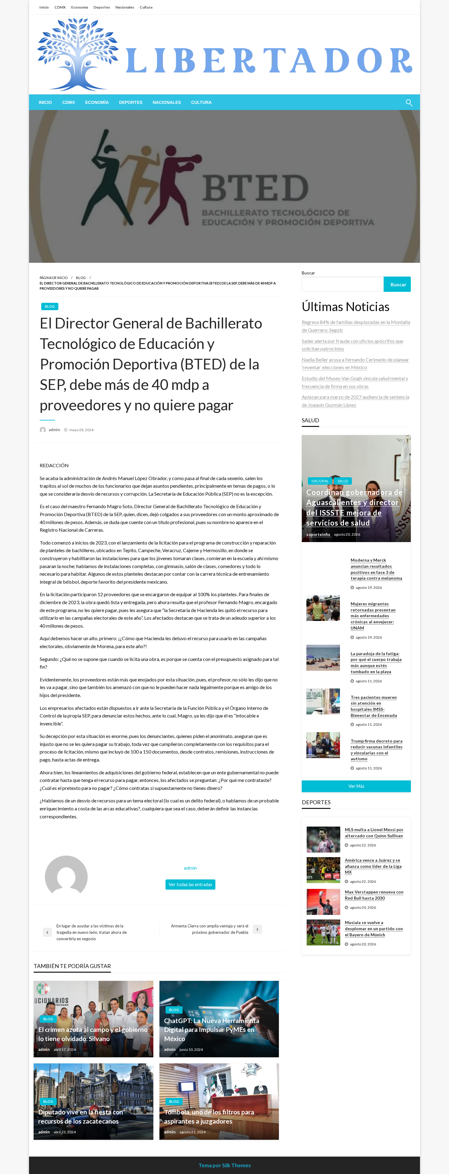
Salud (343, 481)
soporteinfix (318, 534)
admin (55, 429)
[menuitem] (45, 102)
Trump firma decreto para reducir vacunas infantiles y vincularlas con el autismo (377, 749)
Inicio (44, 7)
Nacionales (124, 7)
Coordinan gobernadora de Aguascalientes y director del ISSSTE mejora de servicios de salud (354, 507)
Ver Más (356, 786)
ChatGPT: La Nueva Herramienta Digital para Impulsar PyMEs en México (211, 1029)
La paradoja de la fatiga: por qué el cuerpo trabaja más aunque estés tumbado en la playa (376, 662)
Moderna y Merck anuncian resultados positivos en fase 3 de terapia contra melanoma (376, 569)
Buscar (308, 272)
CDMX (60, 7)
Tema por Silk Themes (225, 1165)
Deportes (101, 7)
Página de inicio (54, 278)
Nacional (320, 481)
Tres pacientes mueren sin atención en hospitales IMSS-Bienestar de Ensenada (374, 706)
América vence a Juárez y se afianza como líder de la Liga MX (373, 866)
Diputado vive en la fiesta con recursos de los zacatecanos (80, 1116)
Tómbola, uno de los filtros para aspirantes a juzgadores (209, 1116)
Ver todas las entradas (190, 884)
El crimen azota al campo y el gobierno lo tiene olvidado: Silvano (93, 1033)
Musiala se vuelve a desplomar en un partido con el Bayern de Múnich (374, 928)
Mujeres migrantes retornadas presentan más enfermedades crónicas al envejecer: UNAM (373, 615)
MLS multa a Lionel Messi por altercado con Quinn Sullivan (374, 832)
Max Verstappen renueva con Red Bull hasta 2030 (374, 895)
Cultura (146, 7)
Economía (79, 7)
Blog (81, 278)
